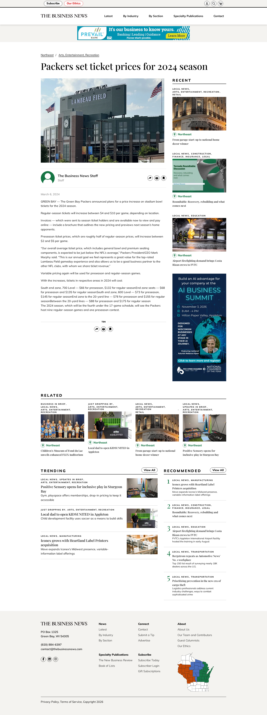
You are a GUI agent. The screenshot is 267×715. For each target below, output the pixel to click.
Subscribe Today (148, 660)
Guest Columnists (188, 640)
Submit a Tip (146, 635)
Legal (206, 157)
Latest (108, 16)
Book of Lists (107, 666)
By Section (156, 16)
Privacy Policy (50, 702)
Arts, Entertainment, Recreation (79, 55)
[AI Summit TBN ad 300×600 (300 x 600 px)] (199, 380)
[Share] (150, 178)
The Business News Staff (78, 176)
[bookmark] (163, 178)
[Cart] (220, 3)
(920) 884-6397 (51, 644)
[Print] (156, 178)
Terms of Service (71, 702)
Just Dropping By (100, 404)
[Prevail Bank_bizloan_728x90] (133, 33)
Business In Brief (53, 404)
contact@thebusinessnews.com (61, 649)
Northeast (47, 55)
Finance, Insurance (186, 157)
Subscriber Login (148, 666)
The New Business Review (116, 660)
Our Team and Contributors (195, 635)
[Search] (213, 3)
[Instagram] (55, 659)
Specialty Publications (188, 16)
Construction (201, 154)
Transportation (202, 552)
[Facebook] (43, 659)
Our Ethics (74, 3)
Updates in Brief (195, 407)
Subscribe (53, 3)
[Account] (207, 3)
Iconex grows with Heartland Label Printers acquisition (74, 542)
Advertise (144, 640)
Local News (180, 89)
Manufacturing (70, 536)
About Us (183, 629)
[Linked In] (49, 659)
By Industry (130, 16)
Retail (176, 95)
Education (198, 216)
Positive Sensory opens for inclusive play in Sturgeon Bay (81, 488)
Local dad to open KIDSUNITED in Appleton (74, 514)
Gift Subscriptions (149, 671)
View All (148, 470)
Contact (219, 16)
